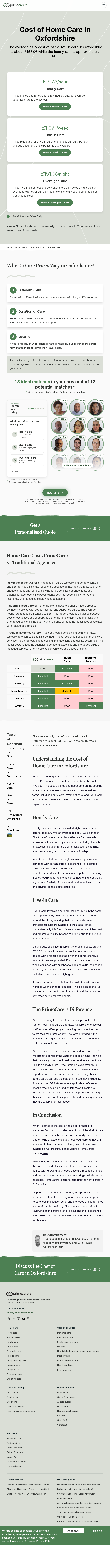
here (45, 1153)
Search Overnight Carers (55, 202)
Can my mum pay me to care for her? (74, 1507)
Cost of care (13, 1392)
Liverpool (21, 1489)
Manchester (35, 1484)
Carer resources (14, 1447)
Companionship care (16, 1360)
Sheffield (44, 1489)
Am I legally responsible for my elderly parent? (79, 1503)
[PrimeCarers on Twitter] (13, 1318)
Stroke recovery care (67, 1342)
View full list (53, 492)
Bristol (10, 1494)
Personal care (13, 1365)
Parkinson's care (65, 1337)
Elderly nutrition (64, 1498)
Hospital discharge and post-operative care (78, 1351)
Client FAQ (62, 1420)
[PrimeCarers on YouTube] (23, 1319)
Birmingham (21, 1484)
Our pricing (12, 1402)
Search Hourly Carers (55, 106)
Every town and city (36, 1494)
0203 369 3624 (15, 1308)
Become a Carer (14, 1438)
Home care (20, 247)
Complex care (13, 1369)
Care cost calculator (16, 1406)
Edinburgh (33, 1489)
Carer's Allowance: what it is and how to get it (78, 1521)
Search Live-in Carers (55, 152)
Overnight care (14, 1351)
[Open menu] (104, 5)
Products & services (16, 1461)
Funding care (13, 1397)
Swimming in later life (67, 1494)
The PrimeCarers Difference (14, 814)
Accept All (73, 1530)
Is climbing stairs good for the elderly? (75, 1489)
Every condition (64, 1370)
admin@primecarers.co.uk (20, 1312)
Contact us (62, 1424)
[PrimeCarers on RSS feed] (29, 1318)
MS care (61, 1346)
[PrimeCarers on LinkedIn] (18, 1318)
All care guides (64, 1402)
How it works (63, 1406)
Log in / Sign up (14, 1466)
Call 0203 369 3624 (81, 528)
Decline (97, 1530)
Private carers (13, 1337)
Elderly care (63, 1392)
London (10, 1484)
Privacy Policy (44, 1541)
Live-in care (12, 1346)
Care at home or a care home (21, 1411)
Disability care (63, 1356)
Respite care (13, 1356)
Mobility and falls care (67, 1360)
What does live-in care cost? (70, 1517)
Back (17, 471)
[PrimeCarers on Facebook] (8, 1318)
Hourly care (12, 1342)
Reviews (61, 1415)
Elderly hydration (87, 1494)
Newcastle (20, 1494)
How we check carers (67, 1411)
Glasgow (11, 1489)
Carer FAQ (12, 1457)
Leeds (46, 1484)
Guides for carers (15, 1452)
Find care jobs (13, 1443)
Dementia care (64, 1333)
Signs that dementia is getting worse (74, 1512)
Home (9, 247)
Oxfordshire (33, 247)
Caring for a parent (66, 1397)
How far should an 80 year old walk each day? (79, 1484)
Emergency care (14, 1374)
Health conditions (65, 1365)
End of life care (14, 1379)
